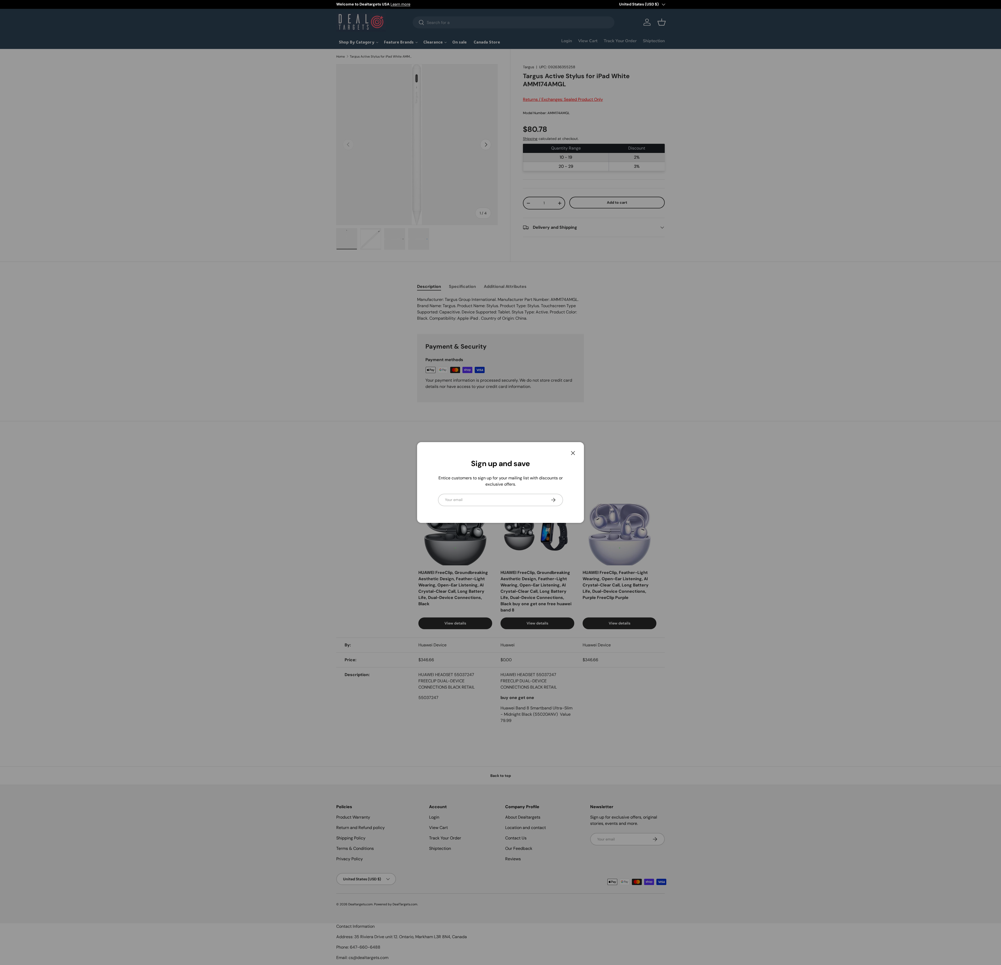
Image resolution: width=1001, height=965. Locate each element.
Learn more (400, 4)
